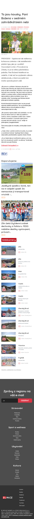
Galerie (17, 476)
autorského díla (5, 516)
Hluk (20, 271)
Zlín (19, 247)
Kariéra (21, 492)
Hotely (17, 451)
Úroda (3, 29)
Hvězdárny (17, 478)
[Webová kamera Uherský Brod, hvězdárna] (8, 337)
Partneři (21, 497)
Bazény (17, 432)
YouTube (21, 503)
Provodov (26, 27)
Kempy (17, 459)
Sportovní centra (17, 436)
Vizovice (21, 345)
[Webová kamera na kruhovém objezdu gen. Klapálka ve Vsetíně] (8, 300)
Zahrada (8, 29)
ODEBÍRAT (25, 401)
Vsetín (20, 284)
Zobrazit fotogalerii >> (9, 145)
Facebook (21, 500)
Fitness (17, 434)
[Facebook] (2, 153)
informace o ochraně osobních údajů (22, 515)
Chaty (17, 457)
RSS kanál (21, 505)
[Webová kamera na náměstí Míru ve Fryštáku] (8, 361)
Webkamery (9, 239)
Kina (17, 474)
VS (19, 290)
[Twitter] (5, 153)
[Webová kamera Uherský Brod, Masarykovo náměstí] (8, 312)
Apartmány (17, 455)
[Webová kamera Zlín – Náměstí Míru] (8, 250)
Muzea (17, 470)
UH (19, 277)
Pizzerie (17, 420)
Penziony (17, 453)
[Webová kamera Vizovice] (8, 349)
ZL (18, 29)
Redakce (21, 495)
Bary (17, 416)
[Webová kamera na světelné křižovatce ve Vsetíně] (8, 287)
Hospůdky (17, 414)
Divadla (17, 472)
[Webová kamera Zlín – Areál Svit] (8, 263)
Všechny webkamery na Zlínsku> (11, 370)
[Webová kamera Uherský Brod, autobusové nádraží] (8, 324)
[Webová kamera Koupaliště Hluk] (8, 275)
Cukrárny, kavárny (17, 418)
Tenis (17, 438)
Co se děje (13, 27)
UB (19, 315)
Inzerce (21, 489)
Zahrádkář (13, 29)
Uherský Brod (23, 308)
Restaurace (17, 412)
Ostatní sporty (17, 440)
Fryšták (21, 358)
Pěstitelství (20, 27)
